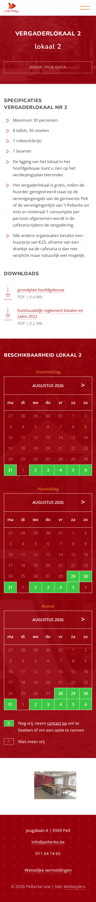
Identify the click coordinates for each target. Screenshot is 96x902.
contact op (57, 723)
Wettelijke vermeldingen (48, 870)
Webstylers (74, 886)
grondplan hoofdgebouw (40, 290)
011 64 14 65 (48, 853)
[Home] (11, 8)
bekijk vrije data (48, 67)
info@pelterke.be (48, 842)
